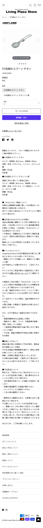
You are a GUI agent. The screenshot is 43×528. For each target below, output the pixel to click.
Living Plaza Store (14, 520)
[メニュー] (3, 4)
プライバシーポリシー (11, 479)
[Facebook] (2, 510)
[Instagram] (5, 510)
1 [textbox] (4, 104)
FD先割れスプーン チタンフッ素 (16, 95)
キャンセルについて (10, 466)
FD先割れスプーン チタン (14, 90)
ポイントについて (9, 441)
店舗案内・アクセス (10, 492)
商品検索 (5, 435)
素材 (3, 86)
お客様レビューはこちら (12, 131)
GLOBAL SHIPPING (10, 498)
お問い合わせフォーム (18, 273)
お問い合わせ (7, 485)
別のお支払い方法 (21, 123)
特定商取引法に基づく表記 (12, 473)
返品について (7, 460)
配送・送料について (10, 454)
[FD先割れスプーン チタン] (17, 63)
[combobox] (21, 103)
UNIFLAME (6, 73)
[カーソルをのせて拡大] (21, 41)
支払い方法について (10, 448)
